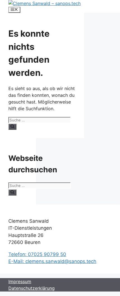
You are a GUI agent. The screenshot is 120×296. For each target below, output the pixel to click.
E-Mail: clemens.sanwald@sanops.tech (52, 261)
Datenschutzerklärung (31, 288)
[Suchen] (12, 127)
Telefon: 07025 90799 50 (37, 254)
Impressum (19, 281)
